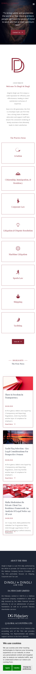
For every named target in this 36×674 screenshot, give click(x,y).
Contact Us (16, 32)
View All (16, 342)
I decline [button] (16, 668)
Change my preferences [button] (27, 668)
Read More (9, 424)
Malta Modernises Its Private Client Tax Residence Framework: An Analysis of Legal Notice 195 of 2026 (17, 508)
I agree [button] (7, 668)
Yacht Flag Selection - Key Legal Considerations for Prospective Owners (17, 451)
